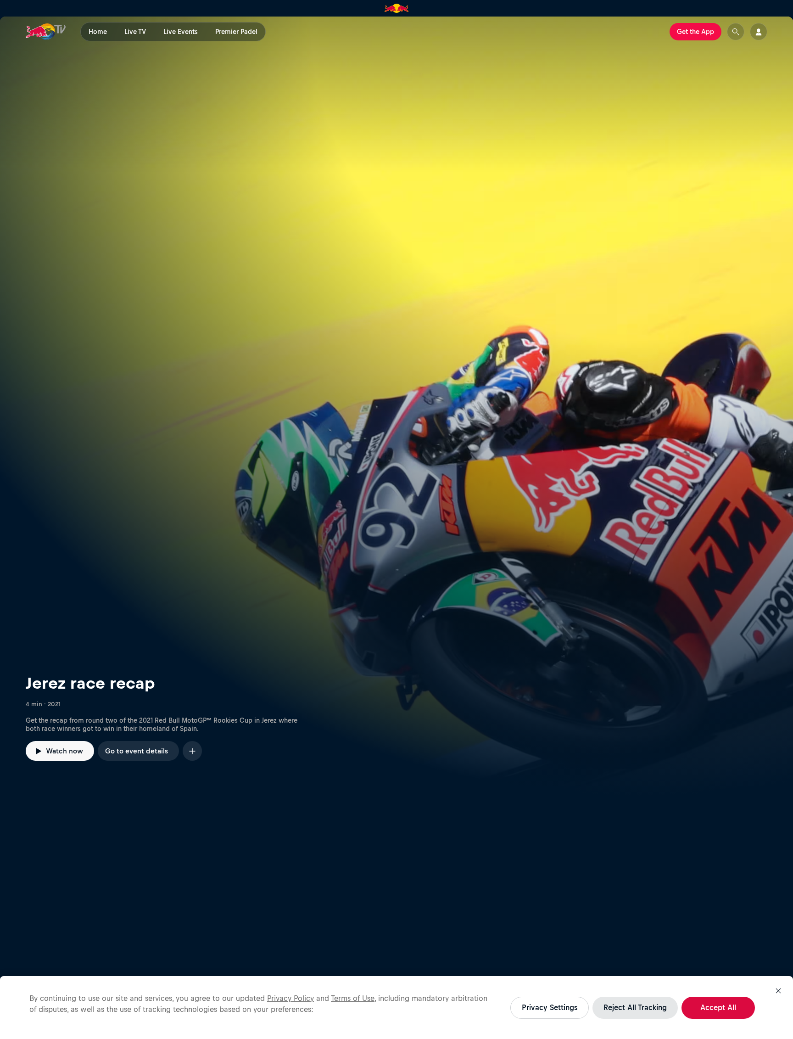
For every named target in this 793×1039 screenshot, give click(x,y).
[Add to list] (192, 751)
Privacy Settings (549, 1007)
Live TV (135, 31)
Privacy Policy (290, 998)
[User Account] (758, 31)
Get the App (695, 31)
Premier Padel (236, 31)
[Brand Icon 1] (397, 8)
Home (98, 31)
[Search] (735, 31)
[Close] (778, 991)
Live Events (180, 31)
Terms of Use (352, 998)
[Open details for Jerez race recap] (396, 406)
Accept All (718, 1007)
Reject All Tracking (635, 1007)
